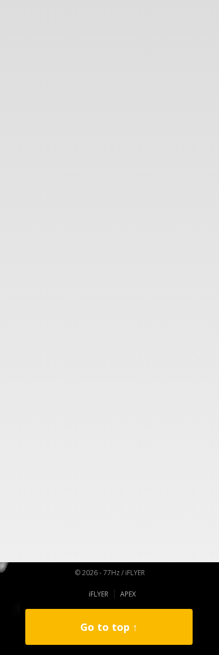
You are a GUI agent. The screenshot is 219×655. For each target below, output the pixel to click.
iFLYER (98, 594)
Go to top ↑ (109, 627)
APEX (128, 594)
